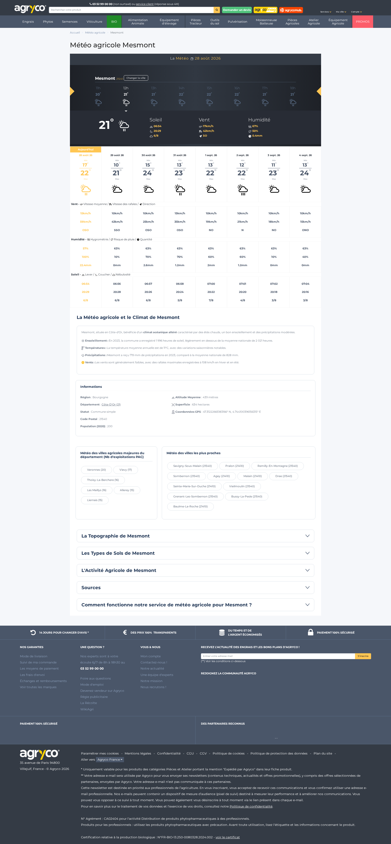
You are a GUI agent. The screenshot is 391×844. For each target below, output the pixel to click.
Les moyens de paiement (39, 668)
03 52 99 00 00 (102, 4)
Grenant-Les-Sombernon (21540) (195, 496)
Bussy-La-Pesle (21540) (246, 496)
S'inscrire (363, 656)
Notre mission (151, 681)
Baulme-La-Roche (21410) (190, 506)
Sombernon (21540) (186, 476)
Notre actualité (152, 668)
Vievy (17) (125, 469)
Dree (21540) (283, 476)
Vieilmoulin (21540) (242, 486)
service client (145, 4)
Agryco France (109, 759)
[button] (326, 7)
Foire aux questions (95, 678)
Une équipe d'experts (157, 675)
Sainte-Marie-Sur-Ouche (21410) (194, 486)
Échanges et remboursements (43, 681)
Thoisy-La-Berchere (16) (103, 480)
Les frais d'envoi (32, 675)
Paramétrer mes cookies (100, 753)
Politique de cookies (229, 753)
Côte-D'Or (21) (111, 404)
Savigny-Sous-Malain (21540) (192, 466)
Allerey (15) (127, 490)
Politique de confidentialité (251, 806)
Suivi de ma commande (38, 662)
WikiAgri (87, 709)
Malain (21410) (252, 476)
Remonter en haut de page (379, 824)
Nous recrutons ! (153, 687)
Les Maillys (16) (96, 490)
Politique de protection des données (279, 753)
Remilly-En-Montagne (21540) (277, 466)
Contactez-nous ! (154, 662)
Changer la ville (135, 78)
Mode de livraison (33, 656)
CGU (190, 753)
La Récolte (88, 703)
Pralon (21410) (234, 466)
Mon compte (151, 656)
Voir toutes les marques (38, 687)
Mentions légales (138, 753)
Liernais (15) (95, 500)
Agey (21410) (221, 476)
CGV (203, 753)
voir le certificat (228, 837)
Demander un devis (237, 10)
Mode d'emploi (92, 684)
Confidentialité (169, 753)
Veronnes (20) (96, 469)
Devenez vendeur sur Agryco (102, 690)
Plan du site (323, 753)
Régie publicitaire (94, 697)
